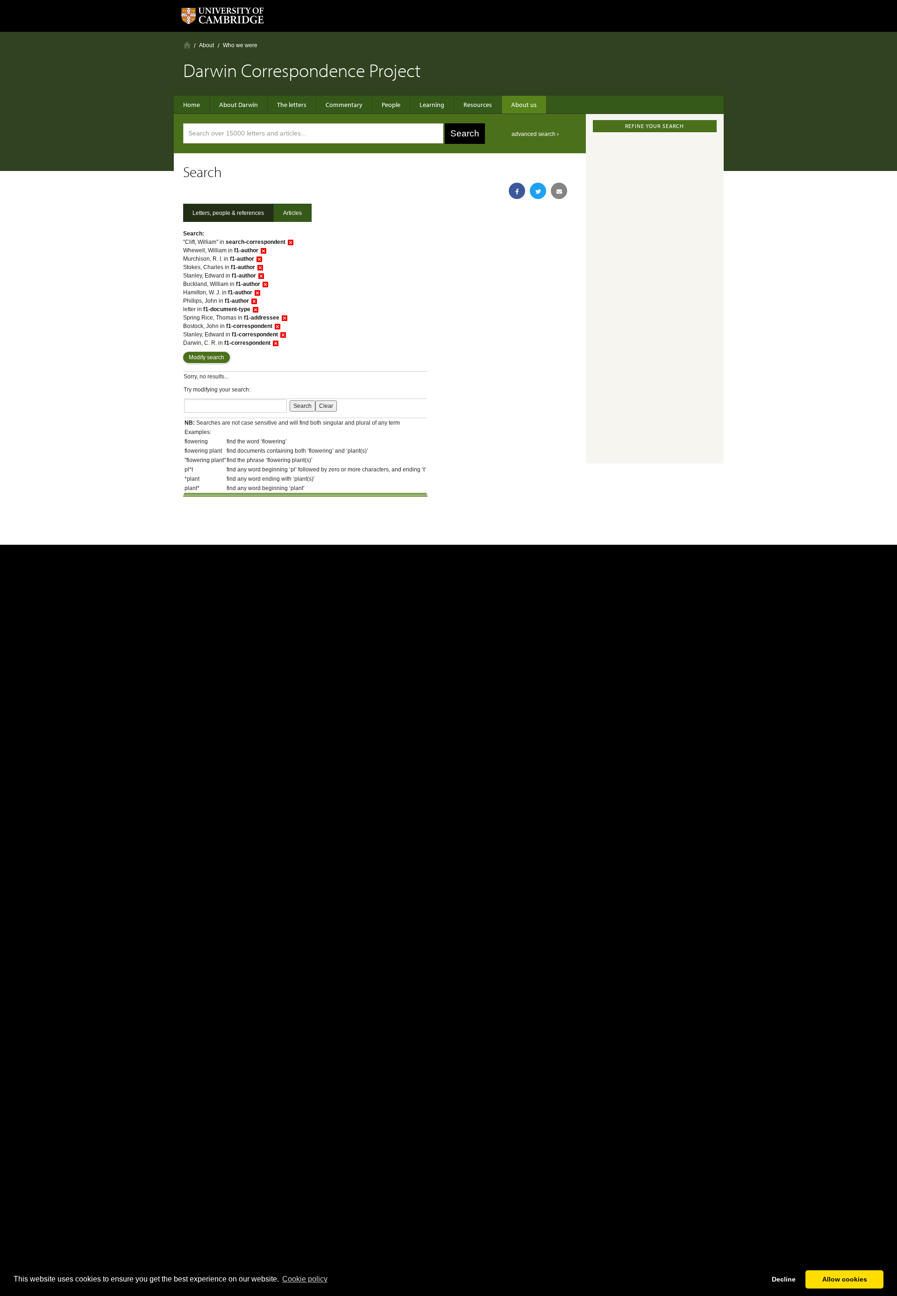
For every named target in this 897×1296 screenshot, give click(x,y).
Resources (477, 104)
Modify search (206, 357)
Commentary (344, 104)
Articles (292, 213)
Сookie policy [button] (304, 1279)
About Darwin (238, 104)
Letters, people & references (228, 213)
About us (524, 104)
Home (187, 45)
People (391, 104)
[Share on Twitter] (538, 191)
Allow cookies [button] (844, 1279)
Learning (432, 104)
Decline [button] (784, 1279)
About (206, 45)
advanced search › (535, 134)
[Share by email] (559, 191)
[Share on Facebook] (517, 191)
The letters (291, 104)
